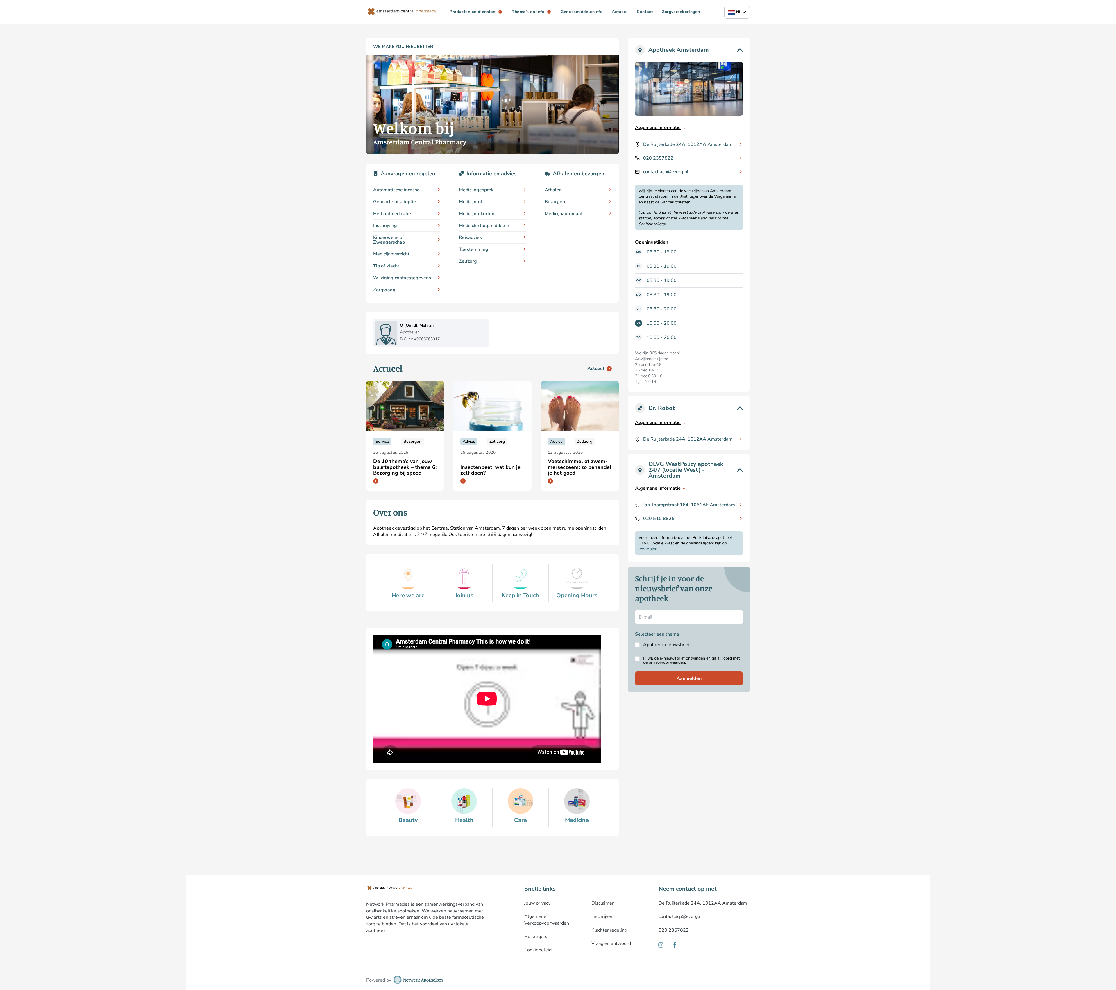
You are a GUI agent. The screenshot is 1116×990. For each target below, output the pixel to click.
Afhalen (553, 190)
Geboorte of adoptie (394, 202)
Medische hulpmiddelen (484, 225)
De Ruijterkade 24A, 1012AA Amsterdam (688, 144)
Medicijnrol (470, 202)
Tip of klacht (386, 266)
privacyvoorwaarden (667, 662)
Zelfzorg (468, 261)
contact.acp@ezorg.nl (665, 172)
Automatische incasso (396, 190)
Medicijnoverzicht (391, 254)
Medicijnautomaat (564, 213)
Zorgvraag (384, 290)
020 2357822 (658, 158)
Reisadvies (470, 237)
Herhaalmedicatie (392, 213)
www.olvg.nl (650, 549)
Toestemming (473, 249)
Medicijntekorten (476, 213)
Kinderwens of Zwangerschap (389, 239)
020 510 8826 (659, 518)
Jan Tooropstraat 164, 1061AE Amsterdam (689, 505)
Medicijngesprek (476, 190)
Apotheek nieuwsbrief (666, 644)
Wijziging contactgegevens (402, 278)
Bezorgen (555, 202)
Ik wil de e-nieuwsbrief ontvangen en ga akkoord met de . (691, 660)
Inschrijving (385, 225)
